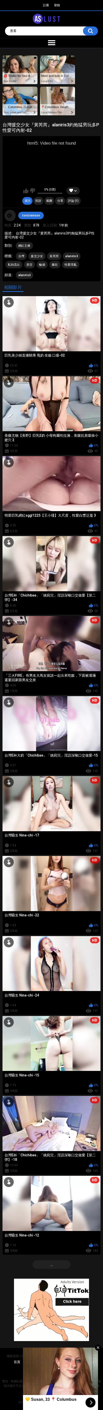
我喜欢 (25, 190)
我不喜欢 (32, 190)
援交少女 (37, 256)
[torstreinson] (10, 215)
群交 (29, 264)
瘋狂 (55, 264)
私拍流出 (14, 264)
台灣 (21, 256)
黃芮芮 (54, 256)
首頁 (17, 1362)
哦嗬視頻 (13, 1356)
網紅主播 (24, 245)
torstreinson (31, 215)
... (51, 1265)
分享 (60, 200)
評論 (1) (73, 200)
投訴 (38, 200)
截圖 (49, 200)
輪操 (42, 264)
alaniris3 (71, 256)
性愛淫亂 (70, 264)
